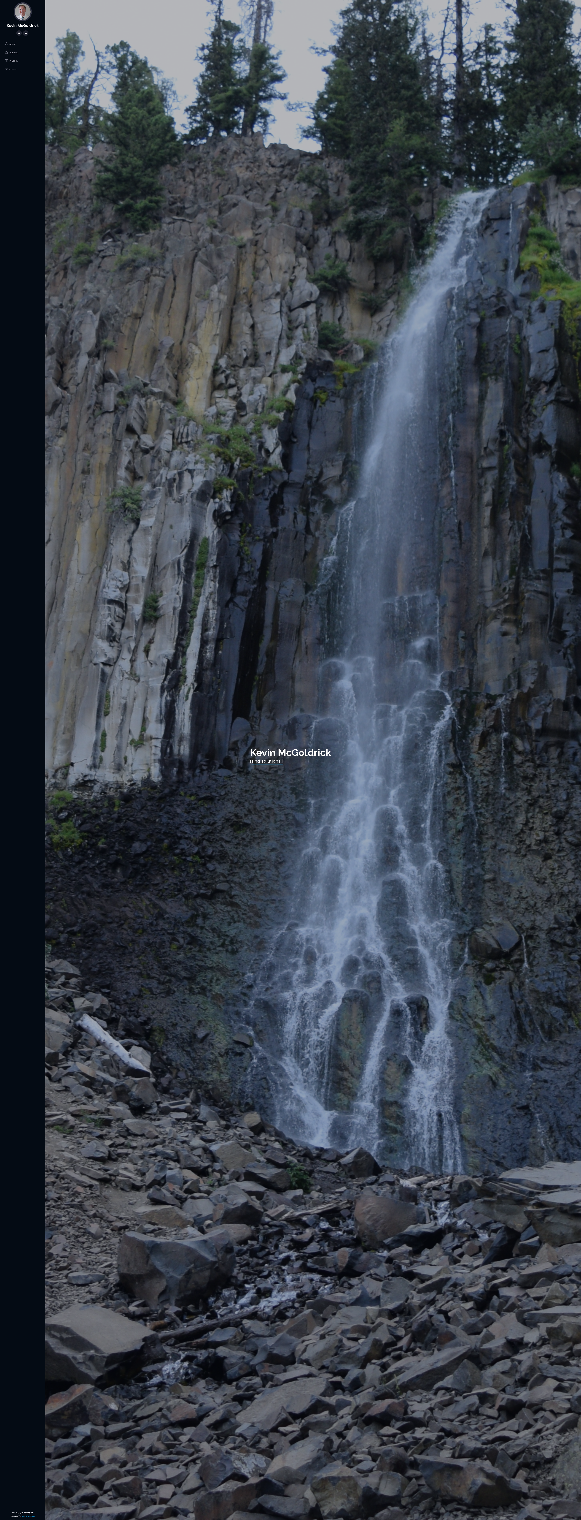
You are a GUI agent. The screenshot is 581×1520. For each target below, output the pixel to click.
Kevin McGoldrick (23, 25)
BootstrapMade (28, 1516)
